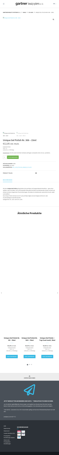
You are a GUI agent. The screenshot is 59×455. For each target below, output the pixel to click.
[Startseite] (29, 3)
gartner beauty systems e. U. (12, 12)
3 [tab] (31, 364)
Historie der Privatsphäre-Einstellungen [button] (7, 441)
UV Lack (29, 167)
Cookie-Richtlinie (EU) (9, 433)
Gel (13, 167)
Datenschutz (7, 428)
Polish (20, 167)
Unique (25, 167)
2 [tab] (29, 364)
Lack (16, 167)
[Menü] (6, 4)
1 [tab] (28, 364)
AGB (5, 426)
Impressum (7, 431)
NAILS (24, 12)
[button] (53, 19)
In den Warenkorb (13, 157)
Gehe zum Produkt (12, 356)
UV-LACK (31, 12)
